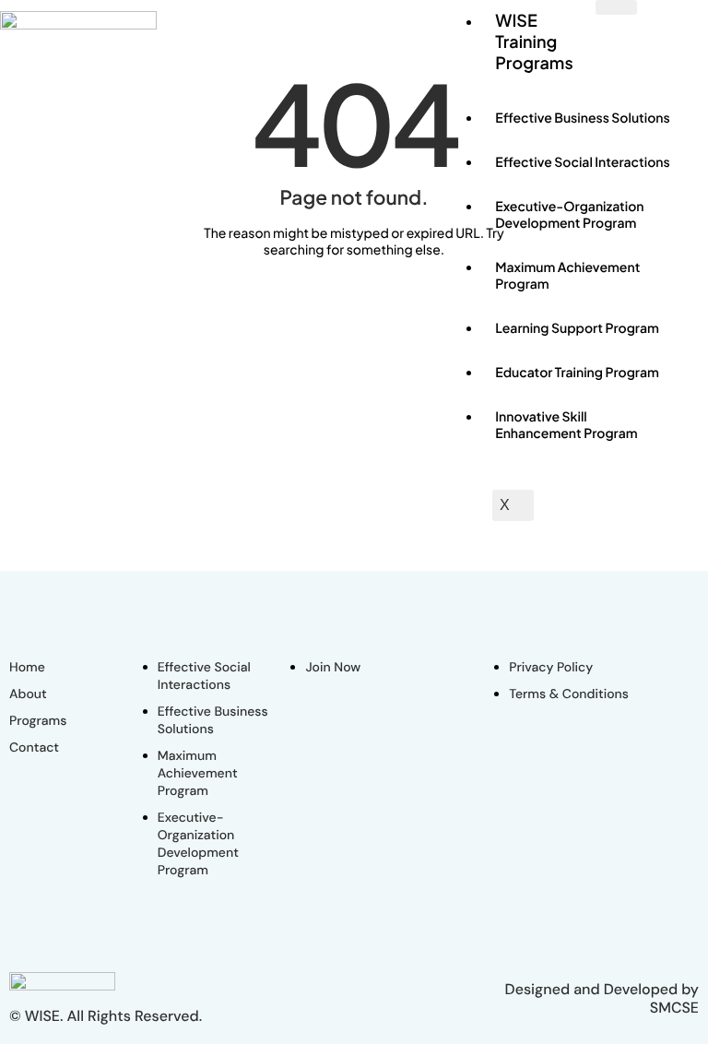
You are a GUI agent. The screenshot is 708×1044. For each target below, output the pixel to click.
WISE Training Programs (533, 41)
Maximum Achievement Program (567, 275)
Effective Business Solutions (582, 118)
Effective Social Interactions (582, 162)
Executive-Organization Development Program (569, 214)
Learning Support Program (577, 328)
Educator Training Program (577, 372)
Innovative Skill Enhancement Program (566, 425)
